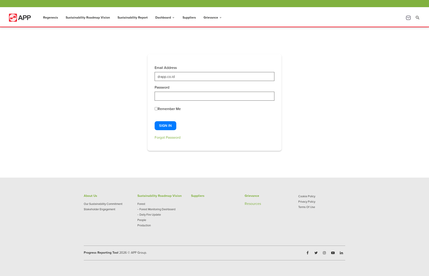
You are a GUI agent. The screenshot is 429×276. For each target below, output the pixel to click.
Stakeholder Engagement (99, 209)
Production (144, 225)
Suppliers (189, 17)
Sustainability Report (133, 17)
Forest (141, 204)
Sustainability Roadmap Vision (88, 17)
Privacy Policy (306, 202)
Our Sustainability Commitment (103, 204)
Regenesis (50, 17)
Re (247, 203)
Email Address (166, 67)
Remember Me (169, 108)
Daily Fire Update (150, 214)
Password (162, 87)
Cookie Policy (306, 196)
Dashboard (165, 17)
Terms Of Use (306, 207)
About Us (90, 195)
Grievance (213, 17)
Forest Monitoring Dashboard (157, 209)
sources (255, 203)
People (141, 220)
